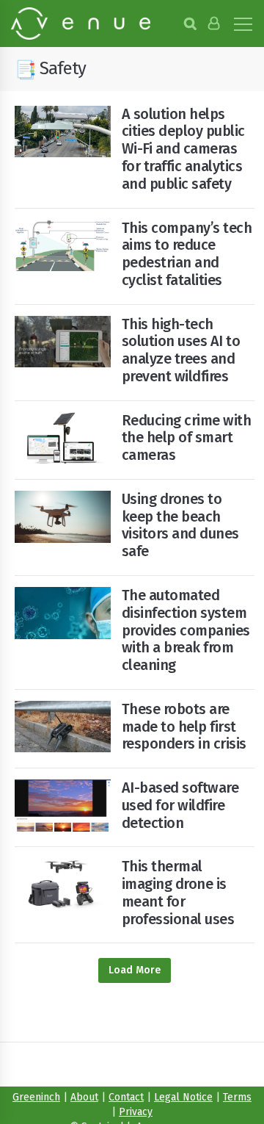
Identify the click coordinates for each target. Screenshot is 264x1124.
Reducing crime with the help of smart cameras (187, 437)
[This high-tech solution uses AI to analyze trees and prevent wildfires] (63, 342)
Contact (126, 1097)
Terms (237, 1097)
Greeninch (36, 1097)
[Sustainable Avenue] (80, 23)
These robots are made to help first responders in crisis (184, 726)
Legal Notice (183, 1097)
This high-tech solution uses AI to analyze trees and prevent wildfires (181, 350)
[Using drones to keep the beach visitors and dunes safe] (63, 517)
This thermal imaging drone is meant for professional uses (178, 892)
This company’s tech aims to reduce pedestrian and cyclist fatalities (187, 254)
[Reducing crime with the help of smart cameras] (63, 438)
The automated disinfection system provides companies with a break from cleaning (186, 630)
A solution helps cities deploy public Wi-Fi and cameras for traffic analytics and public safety (183, 148)
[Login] (213, 23)
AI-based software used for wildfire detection (180, 805)
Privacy (136, 1112)
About (84, 1097)
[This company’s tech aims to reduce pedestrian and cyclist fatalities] (63, 245)
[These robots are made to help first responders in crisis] (63, 727)
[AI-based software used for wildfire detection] (63, 805)
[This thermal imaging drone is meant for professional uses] (63, 884)
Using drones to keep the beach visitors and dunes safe (180, 525)
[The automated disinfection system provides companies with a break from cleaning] (63, 613)
